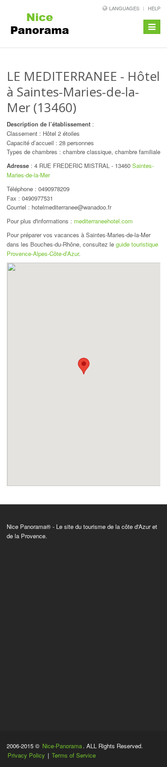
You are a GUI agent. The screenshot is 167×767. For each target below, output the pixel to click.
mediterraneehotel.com (103, 221)
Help (154, 8)
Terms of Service (74, 755)
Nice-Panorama (62, 746)
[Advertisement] (83, 629)
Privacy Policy (26, 755)
